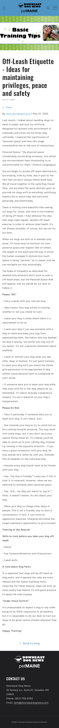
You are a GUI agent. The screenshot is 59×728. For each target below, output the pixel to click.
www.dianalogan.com (18, 113)
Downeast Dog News (25, 722)
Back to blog (31, 643)
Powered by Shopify (40, 722)
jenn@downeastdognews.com (31, 702)
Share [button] (9, 107)
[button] (3, 8)
